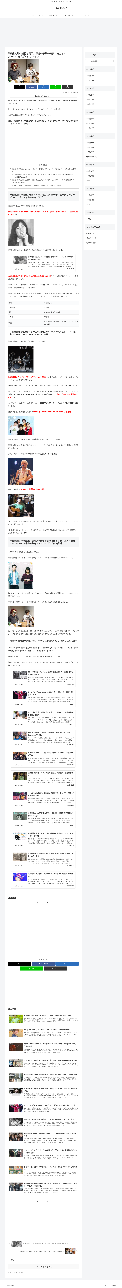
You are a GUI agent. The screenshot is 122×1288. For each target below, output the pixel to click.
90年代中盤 (90, 147)
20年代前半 (90, 80)
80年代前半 (90, 180)
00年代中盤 (90, 123)
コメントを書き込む (43, 1266)
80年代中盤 (90, 176)
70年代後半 (90, 195)
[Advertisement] (61, 32)
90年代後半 (90, 143)
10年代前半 (12, 898)
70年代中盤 (90, 200)
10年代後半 (90, 95)
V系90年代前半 (91, 243)
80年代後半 (90, 171)
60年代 (88, 219)
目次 (40, 165)
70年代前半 (90, 204)
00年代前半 (90, 128)
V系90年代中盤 (91, 157)
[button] (67, 87)
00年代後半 (90, 119)
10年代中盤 (90, 99)
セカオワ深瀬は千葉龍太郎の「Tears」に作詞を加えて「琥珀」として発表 (37, 185)
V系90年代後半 (91, 233)
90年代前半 (90, 152)
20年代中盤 (90, 76)
